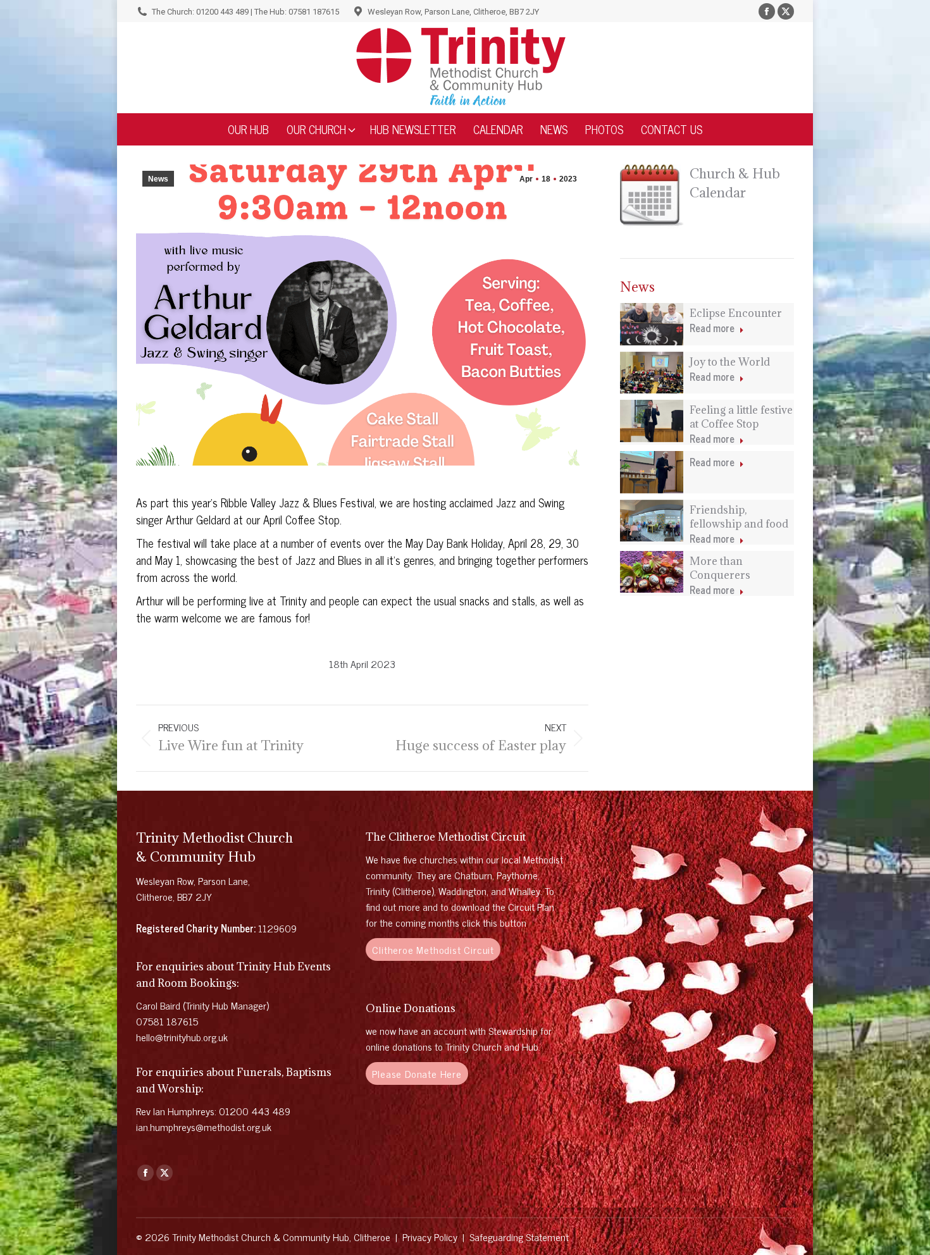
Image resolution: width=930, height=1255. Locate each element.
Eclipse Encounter (736, 313)
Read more (712, 328)
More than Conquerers (720, 568)
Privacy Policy (429, 1236)
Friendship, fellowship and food (739, 517)
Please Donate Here (416, 1073)
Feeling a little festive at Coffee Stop (741, 417)
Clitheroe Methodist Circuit (433, 949)
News (158, 179)
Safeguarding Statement (519, 1236)
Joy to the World (730, 362)
